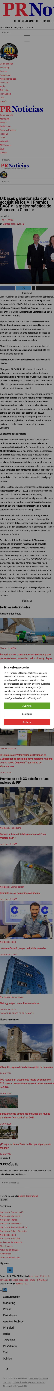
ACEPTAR (27, 706)
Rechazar (27, 722)
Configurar (27, 714)
